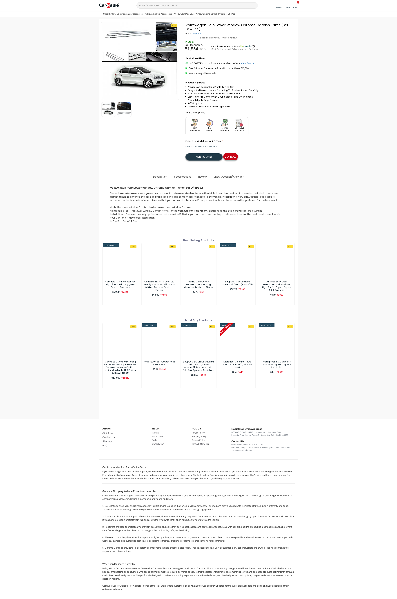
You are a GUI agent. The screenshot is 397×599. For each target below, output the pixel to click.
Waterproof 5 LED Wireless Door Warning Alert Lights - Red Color (276, 364)
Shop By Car (108, 14)
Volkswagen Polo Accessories (158, 14)
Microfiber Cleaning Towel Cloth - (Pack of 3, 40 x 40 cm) (237, 364)
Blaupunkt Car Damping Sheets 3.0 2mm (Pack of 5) (237, 283)
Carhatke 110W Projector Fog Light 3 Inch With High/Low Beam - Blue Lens (120, 284)
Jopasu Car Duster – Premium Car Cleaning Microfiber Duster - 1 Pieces (198, 284)
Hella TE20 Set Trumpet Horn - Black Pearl (159, 363)
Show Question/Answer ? (229, 177)
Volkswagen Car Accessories (130, 14)
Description (160, 177)
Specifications (182, 177)
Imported (197, 33)
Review (202, 177)
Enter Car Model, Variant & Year (203, 141)
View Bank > (247, 63)
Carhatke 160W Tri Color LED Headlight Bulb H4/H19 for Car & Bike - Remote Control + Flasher (159, 286)
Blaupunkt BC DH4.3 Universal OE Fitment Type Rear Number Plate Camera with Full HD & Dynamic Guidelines (198, 366)
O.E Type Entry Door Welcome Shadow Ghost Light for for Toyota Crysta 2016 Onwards (276, 286)
